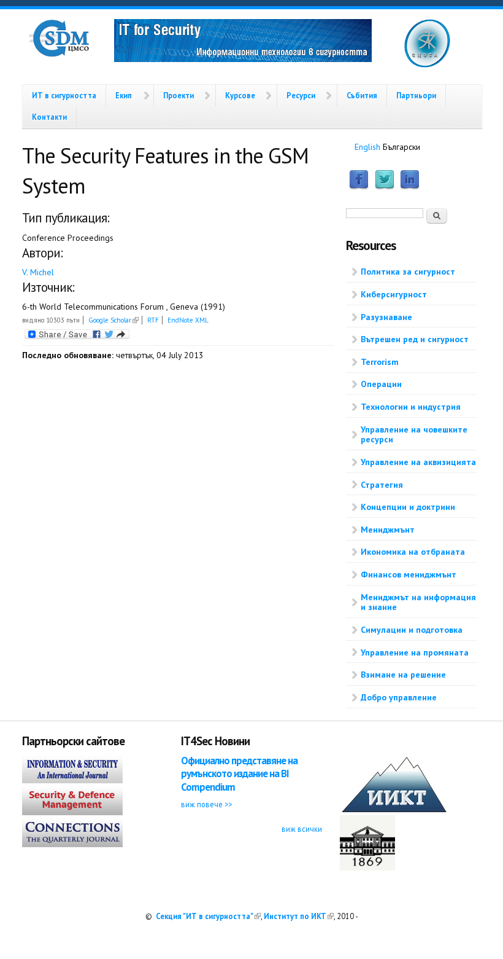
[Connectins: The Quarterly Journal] (72, 844)
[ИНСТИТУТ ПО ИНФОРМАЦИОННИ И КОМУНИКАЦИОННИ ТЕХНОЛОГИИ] (394, 809)
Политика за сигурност (408, 271)
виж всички (302, 829)
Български (401, 146)
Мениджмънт (388, 529)
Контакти (49, 117)
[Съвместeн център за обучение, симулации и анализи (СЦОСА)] (427, 65)
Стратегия (382, 484)
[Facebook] (359, 186)
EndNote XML (188, 320)
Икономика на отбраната (413, 551)
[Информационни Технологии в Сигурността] (243, 42)
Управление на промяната (415, 652)
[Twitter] (384, 186)
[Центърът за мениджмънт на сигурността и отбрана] (59, 54)
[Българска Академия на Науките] (367, 867)
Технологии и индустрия (411, 406)
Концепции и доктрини (408, 506)
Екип (123, 95)
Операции (381, 383)
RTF (153, 320)
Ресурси (300, 95)
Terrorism (380, 361)
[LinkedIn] (410, 186)
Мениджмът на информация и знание (418, 602)
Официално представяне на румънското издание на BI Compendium (239, 774)
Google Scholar (113, 320)
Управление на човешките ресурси (414, 434)
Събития (362, 95)
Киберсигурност (394, 294)
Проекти (178, 95)
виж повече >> (206, 804)
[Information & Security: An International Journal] (72, 780)
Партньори (416, 95)
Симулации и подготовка (412, 629)
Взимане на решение (403, 674)
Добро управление (399, 697)
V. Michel (38, 272)
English (367, 146)
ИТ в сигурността (64, 95)
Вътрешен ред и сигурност (415, 339)
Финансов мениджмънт (408, 574)
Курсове (240, 95)
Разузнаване (386, 317)
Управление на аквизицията (418, 462)
